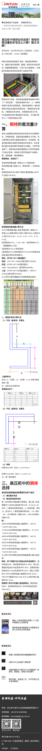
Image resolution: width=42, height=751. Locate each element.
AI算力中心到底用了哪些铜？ (20, 662)
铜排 (14, 124)
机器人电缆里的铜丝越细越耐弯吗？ (23, 654)
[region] (21, 13)
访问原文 (24, 53)
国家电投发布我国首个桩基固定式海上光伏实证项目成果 (25, 628)
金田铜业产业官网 (10, 22)
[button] (34, 5)
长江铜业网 (14, 748)
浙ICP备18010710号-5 (11, 736)
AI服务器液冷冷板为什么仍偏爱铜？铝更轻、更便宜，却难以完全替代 (24, 670)
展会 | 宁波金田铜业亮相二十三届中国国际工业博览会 (25, 621)
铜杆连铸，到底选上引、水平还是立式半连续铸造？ (24, 680)
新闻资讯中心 (26, 22)
